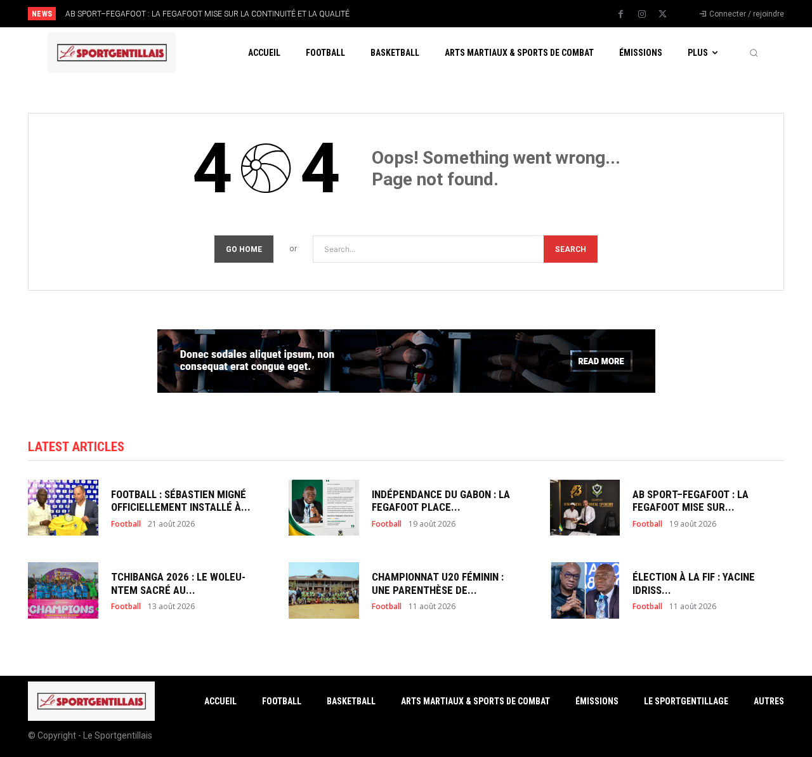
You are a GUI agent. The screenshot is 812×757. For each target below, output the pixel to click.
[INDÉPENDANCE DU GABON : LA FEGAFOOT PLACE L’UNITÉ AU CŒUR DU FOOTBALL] (324, 508)
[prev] (428, 14)
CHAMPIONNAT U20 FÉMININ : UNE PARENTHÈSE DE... (438, 583)
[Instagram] (642, 14)
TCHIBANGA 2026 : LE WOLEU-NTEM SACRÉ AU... (178, 583)
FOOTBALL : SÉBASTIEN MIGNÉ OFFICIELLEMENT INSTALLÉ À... (181, 500)
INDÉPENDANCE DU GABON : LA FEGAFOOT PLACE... (441, 500)
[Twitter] (663, 14)
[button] (753, 52)
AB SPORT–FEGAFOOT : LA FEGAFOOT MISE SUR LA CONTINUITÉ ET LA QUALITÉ (207, 14)
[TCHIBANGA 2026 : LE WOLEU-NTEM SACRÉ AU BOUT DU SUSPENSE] (63, 590)
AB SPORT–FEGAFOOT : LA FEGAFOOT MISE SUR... (690, 500)
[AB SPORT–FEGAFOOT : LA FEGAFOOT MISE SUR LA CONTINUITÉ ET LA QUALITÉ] (585, 508)
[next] (448, 14)
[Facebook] (621, 14)
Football (126, 524)
